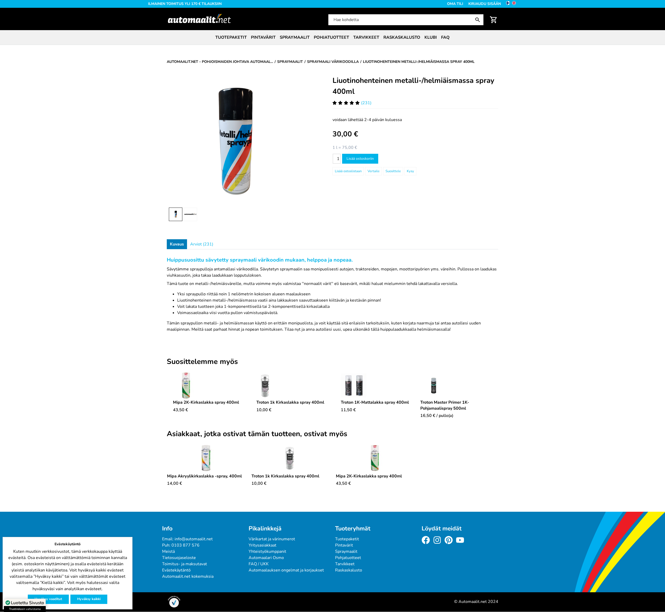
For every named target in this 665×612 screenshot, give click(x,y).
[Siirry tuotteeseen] (206, 385)
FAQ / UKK (259, 564)
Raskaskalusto (401, 37)
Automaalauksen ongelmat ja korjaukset (286, 570)
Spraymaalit (295, 37)
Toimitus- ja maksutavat (184, 564)
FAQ (445, 37)
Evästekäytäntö (176, 570)
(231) (366, 103)
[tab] (177, 244)
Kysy (410, 171)
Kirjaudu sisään (484, 3)
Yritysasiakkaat (262, 545)
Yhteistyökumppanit (267, 551)
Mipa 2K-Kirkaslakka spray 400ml (206, 402)
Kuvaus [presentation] (177, 244)
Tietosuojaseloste (179, 558)
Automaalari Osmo (266, 558)
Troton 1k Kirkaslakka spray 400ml (290, 402)
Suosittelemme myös (202, 361)
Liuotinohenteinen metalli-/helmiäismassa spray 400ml (413, 86)
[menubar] (332, 37)
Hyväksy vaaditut (48, 599)
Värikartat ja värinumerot (272, 539)
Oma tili (455, 3)
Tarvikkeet (366, 37)
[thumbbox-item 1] (175, 214)
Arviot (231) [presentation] (201, 244)
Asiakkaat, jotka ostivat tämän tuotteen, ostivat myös (257, 434)
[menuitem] (231, 37)
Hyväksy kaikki (89, 599)
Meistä (168, 551)
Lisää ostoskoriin (360, 158)
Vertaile (374, 171)
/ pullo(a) (436, 415)
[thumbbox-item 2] (190, 214)
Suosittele (393, 171)
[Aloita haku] (479, 19)
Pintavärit (263, 37)
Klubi (430, 37)
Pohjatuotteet (331, 37)
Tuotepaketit (231, 37)
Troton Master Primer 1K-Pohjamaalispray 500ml (444, 405)
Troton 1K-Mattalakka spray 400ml (375, 402)
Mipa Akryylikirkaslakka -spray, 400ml (204, 476)
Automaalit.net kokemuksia (188, 576)
